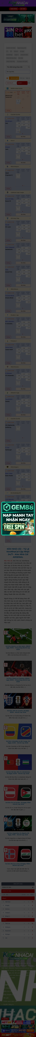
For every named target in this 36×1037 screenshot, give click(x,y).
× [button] (32, 504)
